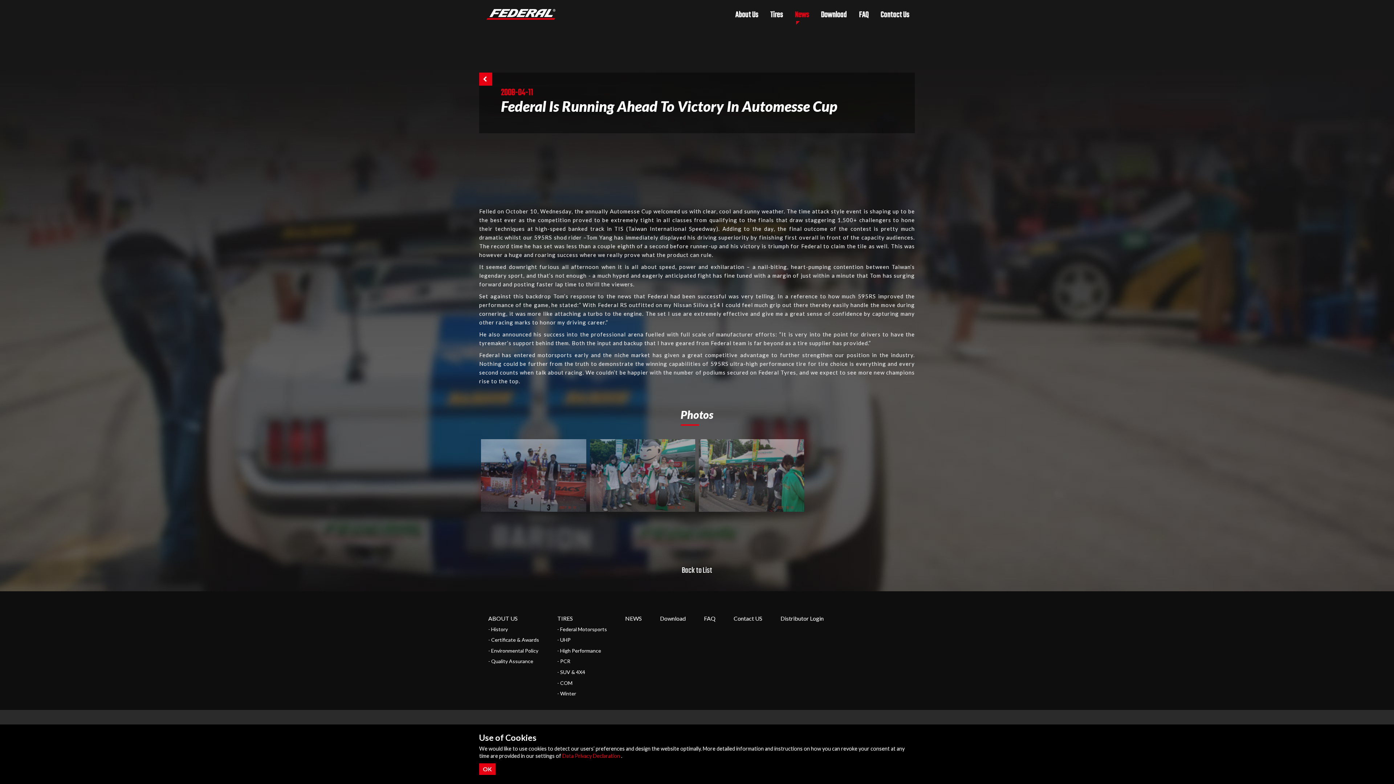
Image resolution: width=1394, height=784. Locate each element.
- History (498, 629)
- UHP (564, 640)
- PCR (563, 661)
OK (487, 768)
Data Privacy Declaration (591, 756)
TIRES (565, 618)
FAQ (864, 15)
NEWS (633, 618)
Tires (776, 15)
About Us (746, 15)
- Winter (566, 693)
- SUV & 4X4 (571, 672)
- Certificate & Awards (513, 640)
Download (834, 15)
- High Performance (579, 651)
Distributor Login (802, 618)
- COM (564, 683)
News (802, 15)
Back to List (697, 570)
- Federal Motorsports (582, 629)
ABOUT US (503, 618)
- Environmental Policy (513, 651)
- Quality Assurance (510, 661)
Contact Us (895, 15)
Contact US (748, 618)
